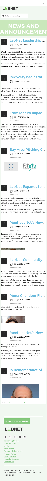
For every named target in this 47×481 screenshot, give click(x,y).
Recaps (10, 443)
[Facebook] (5, 437)
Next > (22, 402)
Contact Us (9, 461)
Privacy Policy (10, 454)
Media (6, 446)
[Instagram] (25, 437)
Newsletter (9, 448)
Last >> (24, 402)
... (19, 402)
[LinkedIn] (15, 437)
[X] (10, 437)
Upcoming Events (11, 441)
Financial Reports (11, 459)
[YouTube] (20, 437)
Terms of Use (10, 456)
